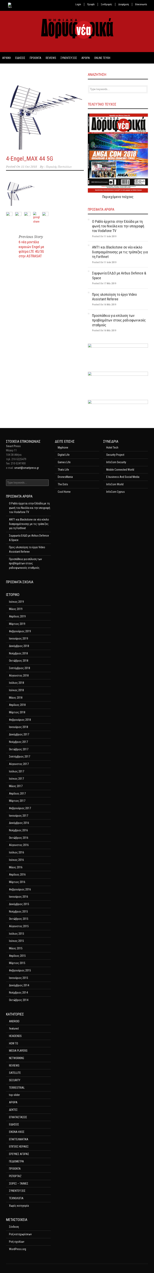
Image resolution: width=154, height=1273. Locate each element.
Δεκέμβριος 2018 (19, 646)
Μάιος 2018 (15, 697)
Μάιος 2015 (15, 948)
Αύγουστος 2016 (19, 845)
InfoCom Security (116, 462)
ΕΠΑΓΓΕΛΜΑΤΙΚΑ (18, 1139)
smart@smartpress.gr (26, 467)
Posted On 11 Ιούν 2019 (104, 236)
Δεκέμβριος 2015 (19, 904)
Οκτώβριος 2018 (18, 660)
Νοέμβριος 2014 (18, 992)
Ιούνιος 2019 (16, 601)
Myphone (63, 447)
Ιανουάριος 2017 (18, 815)
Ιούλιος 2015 (16, 933)
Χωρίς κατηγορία (19, 1205)
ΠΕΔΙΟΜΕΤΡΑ (16, 1161)
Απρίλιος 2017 (17, 793)
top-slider (14, 1094)
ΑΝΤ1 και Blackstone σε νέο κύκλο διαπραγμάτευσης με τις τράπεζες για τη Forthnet (120, 252)
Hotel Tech (112, 447)
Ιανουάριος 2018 (18, 727)
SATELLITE (15, 1072)
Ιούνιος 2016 (16, 859)
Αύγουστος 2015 (19, 926)
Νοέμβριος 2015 (18, 911)
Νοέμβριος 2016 (18, 830)
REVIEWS (51, 58)
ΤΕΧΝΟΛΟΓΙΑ (16, 1198)
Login (78, 4)
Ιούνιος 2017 (16, 778)
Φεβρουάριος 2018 (20, 719)
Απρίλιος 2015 (17, 955)
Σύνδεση (14, 1226)
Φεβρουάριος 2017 (20, 808)
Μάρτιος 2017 (17, 800)
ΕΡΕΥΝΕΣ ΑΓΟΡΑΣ (19, 1154)
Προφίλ (91, 4)
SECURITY (14, 1080)
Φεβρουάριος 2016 (20, 889)
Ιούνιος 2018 (16, 690)
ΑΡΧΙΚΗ (6, 58)
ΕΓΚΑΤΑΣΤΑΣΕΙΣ (18, 1117)
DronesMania (65, 476)
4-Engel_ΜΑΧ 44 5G (29, 158)
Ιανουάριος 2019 (18, 638)
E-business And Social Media (122, 476)
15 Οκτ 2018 (29, 166)
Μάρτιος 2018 (17, 712)
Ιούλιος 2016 (16, 852)
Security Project (115, 454)
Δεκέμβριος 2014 (19, 985)
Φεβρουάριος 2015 (20, 970)
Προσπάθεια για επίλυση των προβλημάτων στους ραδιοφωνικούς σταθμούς (119, 320)
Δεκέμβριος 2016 (19, 822)
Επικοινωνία (141, 4)
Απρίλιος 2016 (17, 874)
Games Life (64, 462)
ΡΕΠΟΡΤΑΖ (15, 1176)
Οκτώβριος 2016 (18, 837)
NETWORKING (16, 1058)
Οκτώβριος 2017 (18, 749)
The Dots (63, 484)
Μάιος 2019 (15, 609)
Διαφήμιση (123, 4)
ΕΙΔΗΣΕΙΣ (20, 58)
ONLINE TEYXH (102, 58)
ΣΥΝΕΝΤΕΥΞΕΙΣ (69, 58)
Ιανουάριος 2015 (18, 977)
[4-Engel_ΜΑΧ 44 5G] (45, 111)
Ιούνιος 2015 (16, 940)
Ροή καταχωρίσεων (20, 1234)
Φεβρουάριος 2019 (20, 631)
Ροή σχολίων (16, 1241)
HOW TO (13, 1043)
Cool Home (64, 491)
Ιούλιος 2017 (16, 771)
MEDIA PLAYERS (18, 1050)
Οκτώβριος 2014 (18, 1000)
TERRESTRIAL (17, 1087)
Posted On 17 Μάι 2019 (104, 283)
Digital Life (64, 454)
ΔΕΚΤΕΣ (13, 1109)
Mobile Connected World (120, 469)
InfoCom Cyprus (115, 491)
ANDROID (14, 1021)
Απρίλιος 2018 (17, 704)
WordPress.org (17, 1249)
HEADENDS (15, 1036)
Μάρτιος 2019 (17, 623)
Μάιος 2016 (15, 867)
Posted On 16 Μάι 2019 (104, 304)
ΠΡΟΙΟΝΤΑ (35, 58)
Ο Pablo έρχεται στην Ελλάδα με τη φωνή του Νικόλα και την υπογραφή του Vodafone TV (118, 226)
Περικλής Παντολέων (59, 166)
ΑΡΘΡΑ (85, 58)
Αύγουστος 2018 (19, 675)
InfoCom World (115, 484)
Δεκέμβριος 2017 (19, 734)
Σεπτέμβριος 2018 (19, 668)
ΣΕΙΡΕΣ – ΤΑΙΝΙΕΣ (18, 1183)
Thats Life (63, 469)
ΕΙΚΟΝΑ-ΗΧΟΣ (16, 1131)
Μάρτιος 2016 (17, 882)
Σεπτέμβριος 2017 (19, 756)
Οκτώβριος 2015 (18, 918)
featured (14, 1028)
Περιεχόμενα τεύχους (118, 197)
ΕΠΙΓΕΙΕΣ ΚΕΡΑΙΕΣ (19, 1146)
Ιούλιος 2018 (16, 682)
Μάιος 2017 (15, 786)
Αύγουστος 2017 (19, 764)
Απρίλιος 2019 (17, 616)
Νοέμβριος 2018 (18, 653)
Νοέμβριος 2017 (18, 741)
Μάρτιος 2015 (17, 963)
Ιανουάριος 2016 (18, 896)
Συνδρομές (106, 4)
